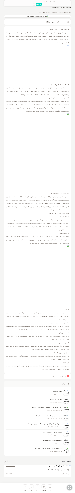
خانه (60, 12)
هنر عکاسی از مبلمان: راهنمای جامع (61, 7)
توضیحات (64, 22)
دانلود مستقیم (38, 4)
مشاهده (65, 474)
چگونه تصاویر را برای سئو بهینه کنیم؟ (58, 470)
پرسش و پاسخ (52, 22)
